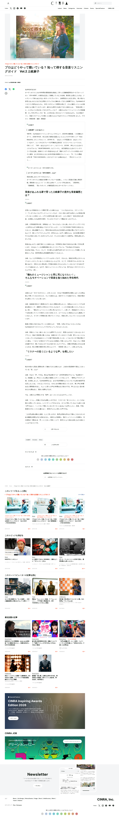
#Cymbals (34, 439)
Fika (14, 805)
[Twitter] (11, 8)
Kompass (19, 805)
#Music (40, 439)
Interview (79, 8)
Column (86, 8)
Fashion (20, 800)
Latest (60, 8)
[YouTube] (21, 8)
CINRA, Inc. (105, 799)
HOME (6, 486)
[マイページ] (8, 3)
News (65, 8)
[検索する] (95, 3)
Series (92, 8)
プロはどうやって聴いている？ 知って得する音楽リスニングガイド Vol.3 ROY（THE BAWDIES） (17, 521)
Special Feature (100, 8)
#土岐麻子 (28, 439)
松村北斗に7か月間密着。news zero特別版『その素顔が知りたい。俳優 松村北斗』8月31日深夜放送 (17, 643)
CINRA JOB (111, 8)
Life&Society (47, 798)
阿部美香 (12, 82)
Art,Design (21, 798)
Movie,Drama (29, 798)
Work (53, 798)
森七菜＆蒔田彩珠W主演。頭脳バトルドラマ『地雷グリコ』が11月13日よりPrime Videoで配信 (44, 643)
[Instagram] (14, 8)
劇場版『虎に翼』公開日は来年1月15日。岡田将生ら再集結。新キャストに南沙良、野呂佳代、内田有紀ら (45, 677)
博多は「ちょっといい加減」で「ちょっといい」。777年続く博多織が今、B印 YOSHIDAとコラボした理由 (44, 601)
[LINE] (25, 8)
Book (40, 798)
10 (72, 459)
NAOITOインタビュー (11, 559)
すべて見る (81, 494)
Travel (15, 800)
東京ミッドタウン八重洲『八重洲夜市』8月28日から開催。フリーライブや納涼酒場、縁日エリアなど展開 (17, 677)
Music (10, 486)
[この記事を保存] (6, 93)
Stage (36, 798)
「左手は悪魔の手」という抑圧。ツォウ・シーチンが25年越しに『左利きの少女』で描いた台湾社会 (71, 643)
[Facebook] (18, 8)
